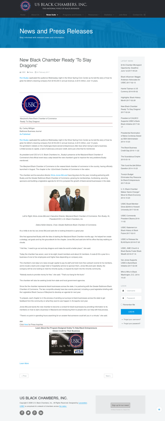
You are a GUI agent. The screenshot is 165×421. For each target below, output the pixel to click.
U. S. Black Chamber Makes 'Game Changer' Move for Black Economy (131, 192)
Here (26, 324)
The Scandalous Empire (130, 156)
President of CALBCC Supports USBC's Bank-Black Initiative (130, 121)
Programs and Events (72, 14)
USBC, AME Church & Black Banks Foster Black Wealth (131, 251)
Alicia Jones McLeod (59, 175)
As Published (25, 134)
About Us (35, 14)
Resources (93, 14)
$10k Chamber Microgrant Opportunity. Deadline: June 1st (131, 68)
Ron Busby (24, 78)
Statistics (108, 14)
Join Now (123, 14)
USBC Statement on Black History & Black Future (129, 230)
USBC (22, 406)
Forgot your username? (132, 319)
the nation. (63, 406)
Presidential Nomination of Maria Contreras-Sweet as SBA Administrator (131, 136)
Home (22, 14)
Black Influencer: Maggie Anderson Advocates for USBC (131, 79)
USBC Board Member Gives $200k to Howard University (130, 206)
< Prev (24, 376)
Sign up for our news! (120, 405)
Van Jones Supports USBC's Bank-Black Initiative (129, 263)
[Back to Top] (159, 409)
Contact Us (137, 14)
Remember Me (129, 304)
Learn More (24, 363)
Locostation (83, 403)
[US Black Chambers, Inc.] (53, 6)
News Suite (51, 14)
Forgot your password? (132, 323)
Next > (108, 376)
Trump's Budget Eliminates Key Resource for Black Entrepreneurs (131, 177)
